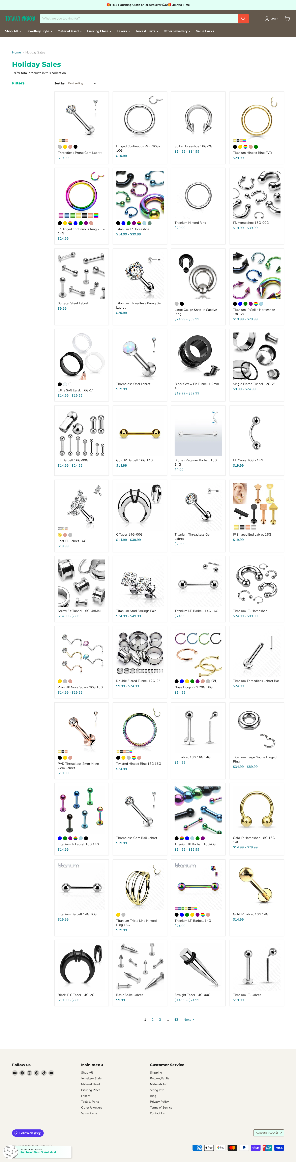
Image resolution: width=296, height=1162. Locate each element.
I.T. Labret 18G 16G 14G (193, 757)
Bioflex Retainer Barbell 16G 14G (196, 462)
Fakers (122, 31)
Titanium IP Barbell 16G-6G (195, 844)
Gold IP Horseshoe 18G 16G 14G (254, 840)
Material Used (69, 31)
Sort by (59, 83)
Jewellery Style (38, 31)
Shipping (156, 1073)
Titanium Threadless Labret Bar (256, 681)
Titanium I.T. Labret (247, 995)
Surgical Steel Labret (73, 303)
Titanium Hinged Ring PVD (252, 153)
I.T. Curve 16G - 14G (248, 460)
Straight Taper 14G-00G (192, 995)
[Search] (243, 18)
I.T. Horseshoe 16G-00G (251, 223)
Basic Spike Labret (129, 995)
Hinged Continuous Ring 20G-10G (138, 148)
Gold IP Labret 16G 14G (250, 914)
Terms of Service (161, 1108)
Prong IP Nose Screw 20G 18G (80, 687)
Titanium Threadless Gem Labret (193, 536)
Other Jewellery (176, 31)
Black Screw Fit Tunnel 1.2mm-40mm (197, 386)
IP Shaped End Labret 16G (252, 534)
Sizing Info (157, 1090)
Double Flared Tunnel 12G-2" (138, 681)
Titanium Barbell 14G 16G (77, 914)
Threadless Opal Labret (133, 384)
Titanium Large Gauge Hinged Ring (254, 759)
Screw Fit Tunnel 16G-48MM (79, 611)
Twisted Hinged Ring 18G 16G (138, 764)
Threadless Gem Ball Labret (136, 838)
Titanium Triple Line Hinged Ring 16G (136, 923)
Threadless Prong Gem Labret (80, 153)
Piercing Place (98, 31)
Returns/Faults (159, 1078)
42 (176, 1019)
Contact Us (157, 1113)
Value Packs (205, 31)
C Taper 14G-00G (129, 534)
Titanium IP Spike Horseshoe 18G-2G (254, 312)
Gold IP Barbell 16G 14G (134, 460)
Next (187, 1019)
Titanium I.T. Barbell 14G (193, 921)
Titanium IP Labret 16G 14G (78, 844)
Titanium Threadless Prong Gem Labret (140, 305)
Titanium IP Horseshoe (132, 229)
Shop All (12, 31)
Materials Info (159, 1084)
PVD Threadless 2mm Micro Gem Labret (78, 766)
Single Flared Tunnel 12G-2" (254, 384)
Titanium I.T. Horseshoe (250, 611)
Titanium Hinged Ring (190, 223)
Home (16, 52)
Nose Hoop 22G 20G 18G (194, 687)
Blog (153, 1096)
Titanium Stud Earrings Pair (136, 611)
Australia (267, 1133)
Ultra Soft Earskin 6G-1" (75, 390)
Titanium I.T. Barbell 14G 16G (196, 611)
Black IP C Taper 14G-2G (76, 995)
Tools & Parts (145, 31)
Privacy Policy (159, 1102)
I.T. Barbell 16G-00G (73, 460)
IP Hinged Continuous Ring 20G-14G (81, 231)
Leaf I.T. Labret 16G (72, 541)
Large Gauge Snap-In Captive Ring (196, 312)
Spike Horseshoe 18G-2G (193, 146)
